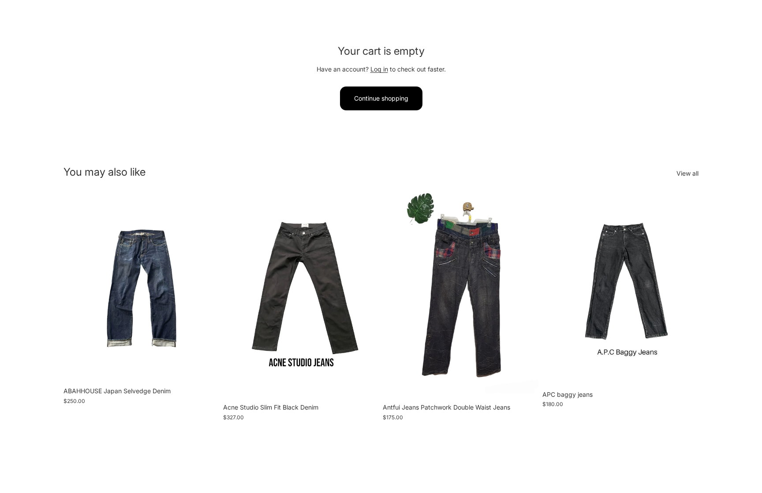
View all (687, 173)
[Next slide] (206, 287)
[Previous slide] (77, 287)
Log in (379, 69)
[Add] (206, 369)
